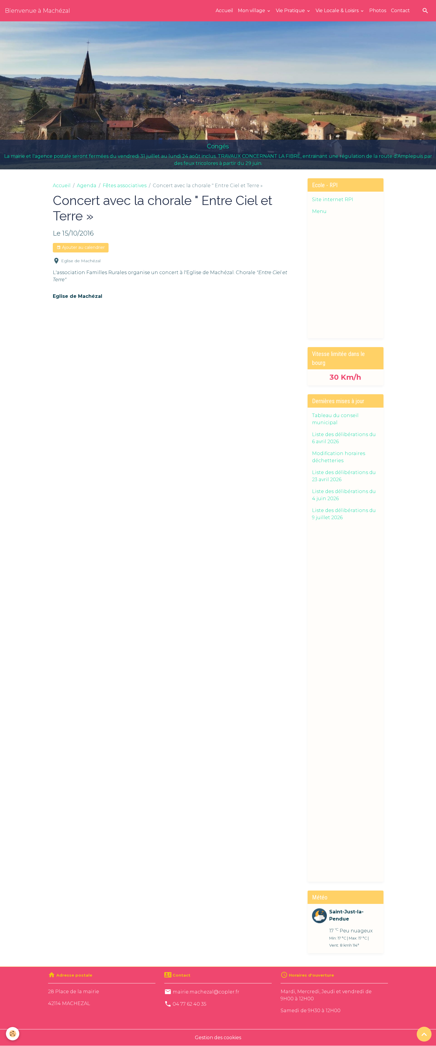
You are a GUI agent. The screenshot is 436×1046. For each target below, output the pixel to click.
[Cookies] (12, 1033)
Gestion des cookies (218, 1037)
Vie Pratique (291, 10)
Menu (319, 211)
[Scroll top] (424, 1034)
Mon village (252, 10)
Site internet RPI (332, 199)
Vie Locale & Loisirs (338, 10)
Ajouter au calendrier (83, 247)
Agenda (86, 185)
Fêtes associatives (125, 185)
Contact (400, 10)
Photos (377, 10)
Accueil (224, 10)
